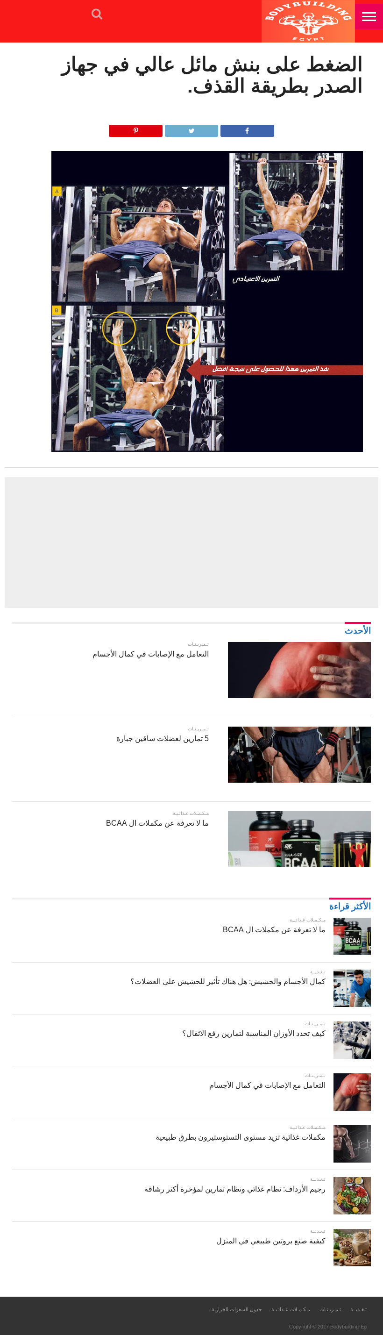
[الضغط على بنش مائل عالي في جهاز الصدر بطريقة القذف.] (207, 449)
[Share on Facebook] (247, 128)
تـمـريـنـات (330, 1309)
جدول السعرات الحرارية (237, 1309)
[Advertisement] (191, 542)
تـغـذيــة (358, 1309)
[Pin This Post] (136, 128)
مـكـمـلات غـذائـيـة (290, 1309)
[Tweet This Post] (192, 128)
